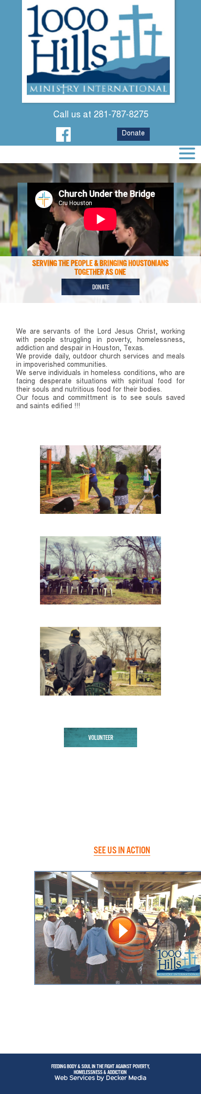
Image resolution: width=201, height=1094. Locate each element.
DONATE (100, 286)
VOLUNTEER (100, 737)
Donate (133, 134)
